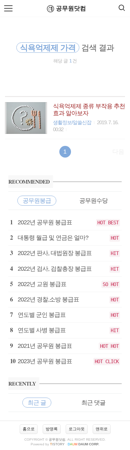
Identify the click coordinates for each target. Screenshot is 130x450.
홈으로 (29, 429)
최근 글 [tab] (37, 402)
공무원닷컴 (71, 8)
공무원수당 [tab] (93, 200)
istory (57, 444)
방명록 (52, 429)
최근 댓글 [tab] (93, 402)
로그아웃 (77, 429)
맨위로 (102, 429)
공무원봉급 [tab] (37, 200)
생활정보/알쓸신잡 (72, 122)
